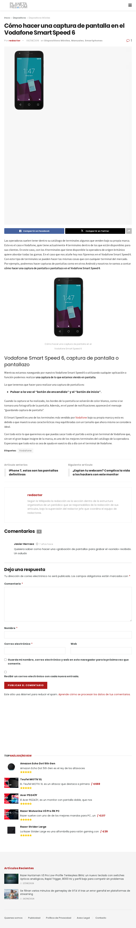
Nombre (11, 628)
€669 (96, 784)
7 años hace (46, 544)
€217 (102, 815)
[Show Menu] (130, 5)
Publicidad (34, 918)
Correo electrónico (18, 644)
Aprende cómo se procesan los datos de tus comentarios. (94, 694)
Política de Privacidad (58, 918)
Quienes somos (13, 918)
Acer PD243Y (28, 795)
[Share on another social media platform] (129, 231)
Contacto (100, 918)
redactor (14, 40)
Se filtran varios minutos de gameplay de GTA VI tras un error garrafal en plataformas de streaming (75, 892)
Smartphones (94, 40)
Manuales (77, 40)
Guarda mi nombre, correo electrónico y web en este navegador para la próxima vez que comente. (68, 661)
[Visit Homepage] (18, 5)
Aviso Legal (83, 918)
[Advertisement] (68, 723)
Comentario (13, 584)
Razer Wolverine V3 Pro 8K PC (40, 811)
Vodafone (81, 417)
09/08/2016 (32, 40)
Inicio (7, 17)
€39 (105, 831)
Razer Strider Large (33, 827)
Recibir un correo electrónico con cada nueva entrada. (41, 676)
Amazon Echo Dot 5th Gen (37, 763)
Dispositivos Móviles (39, 17)
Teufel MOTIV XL (31, 779)
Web (74, 644)
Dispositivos (19, 17)
